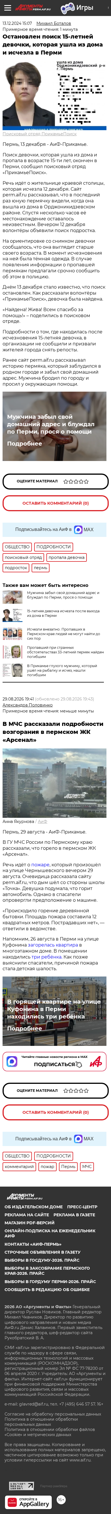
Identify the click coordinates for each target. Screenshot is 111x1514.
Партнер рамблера (53, 1486)
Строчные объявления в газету (43, 1252)
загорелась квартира (52, 945)
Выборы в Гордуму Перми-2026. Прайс (50, 1281)
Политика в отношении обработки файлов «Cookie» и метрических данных (50, 1432)
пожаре (40, 864)
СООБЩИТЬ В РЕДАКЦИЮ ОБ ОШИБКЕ (47, 1289)
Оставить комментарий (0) (55, 503)
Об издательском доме (34, 1206)
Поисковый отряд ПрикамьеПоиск (40, 133)
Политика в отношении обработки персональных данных (41, 1422)
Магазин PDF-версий (30, 1222)
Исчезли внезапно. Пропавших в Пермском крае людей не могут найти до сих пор (63, 634)
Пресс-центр (82, 1206)
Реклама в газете (74, 1214)
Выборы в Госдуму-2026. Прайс (42, 1260)
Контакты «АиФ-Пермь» (33, 1244)
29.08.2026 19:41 (18, 699)
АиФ (42, 821)
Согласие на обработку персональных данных (53, 1414)
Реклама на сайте (27, 1214)
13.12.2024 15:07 (17, 23)
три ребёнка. (46, 957)
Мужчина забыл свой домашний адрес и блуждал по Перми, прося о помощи (50, 424)
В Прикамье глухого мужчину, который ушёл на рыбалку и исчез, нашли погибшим (62, 670)
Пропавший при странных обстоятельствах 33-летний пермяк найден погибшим (65, 652)
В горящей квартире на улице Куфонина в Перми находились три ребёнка (54, 1009)
